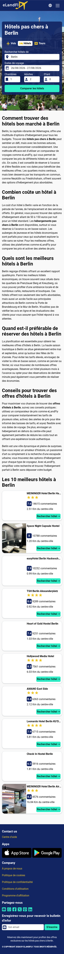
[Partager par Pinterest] (25, 911)
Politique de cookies (13, 875)
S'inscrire (51, 927)
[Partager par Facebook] (14, 911)
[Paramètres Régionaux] (50, 5)
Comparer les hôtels (32, 88)
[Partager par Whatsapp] (9, 911)
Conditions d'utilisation (15, 888)
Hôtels (27, 43)
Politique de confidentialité (17, 882)
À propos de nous (12, 868)
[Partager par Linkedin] (30, 911)
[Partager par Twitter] (20, 911)
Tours (42, 43)
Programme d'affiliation (15, 895)
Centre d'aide (9, 837)
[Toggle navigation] (57, 5)
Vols (13, 43)
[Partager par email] (4, 911)
